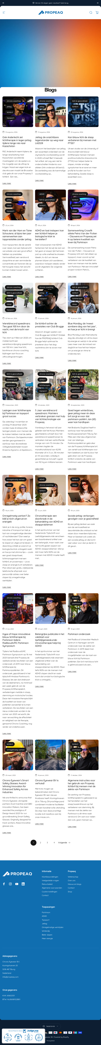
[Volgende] (97, 3)
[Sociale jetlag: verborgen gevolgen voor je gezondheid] (83, 490)
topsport (10, 118)
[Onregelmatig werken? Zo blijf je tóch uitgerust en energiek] (17, 490)
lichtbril (10, 112)
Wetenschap (73, 877)
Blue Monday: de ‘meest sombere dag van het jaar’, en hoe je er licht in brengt (82, 326)
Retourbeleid (47, 884)
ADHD (42, 194)
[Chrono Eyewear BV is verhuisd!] (50, 755)
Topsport (45, 920)
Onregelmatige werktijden (52, 927)
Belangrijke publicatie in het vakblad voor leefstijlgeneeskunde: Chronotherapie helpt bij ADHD (49, 640)
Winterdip (46, 931)
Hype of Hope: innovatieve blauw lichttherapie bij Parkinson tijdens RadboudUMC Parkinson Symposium (16, 640)
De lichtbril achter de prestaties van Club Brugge (49, 325)
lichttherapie (77, 112)
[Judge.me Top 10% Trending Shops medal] (39, 1037)
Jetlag (44, 924)
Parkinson (46, 912)
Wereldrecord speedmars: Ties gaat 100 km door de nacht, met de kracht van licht (16, 328)
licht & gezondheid (79, 101)
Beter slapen (47, 935)
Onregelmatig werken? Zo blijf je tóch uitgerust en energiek (16, 518)
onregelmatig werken (16, 479)
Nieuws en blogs (74, 884)
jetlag (9, 107)
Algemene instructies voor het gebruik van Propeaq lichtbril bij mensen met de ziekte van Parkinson (81, 785)
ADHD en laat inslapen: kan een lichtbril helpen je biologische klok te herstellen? (49, 235)
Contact (45, 895)
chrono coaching (14, 101)
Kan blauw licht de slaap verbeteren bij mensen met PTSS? (82, 140)
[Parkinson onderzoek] (83, 608)
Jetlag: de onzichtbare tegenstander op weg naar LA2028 (49, 140)
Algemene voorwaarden (52, 888)
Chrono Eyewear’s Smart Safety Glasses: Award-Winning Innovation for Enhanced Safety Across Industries (15, 786)
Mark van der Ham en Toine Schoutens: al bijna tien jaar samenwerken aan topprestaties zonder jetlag (17, 235)
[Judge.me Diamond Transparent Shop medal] (8, 1037)
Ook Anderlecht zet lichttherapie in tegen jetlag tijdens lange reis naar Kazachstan (16, 142)
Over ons (71, 880)
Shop (70, 892)
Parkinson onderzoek (79, 634)
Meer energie (47, 938)
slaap (9, 205)
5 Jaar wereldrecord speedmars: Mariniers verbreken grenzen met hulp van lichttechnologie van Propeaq (50, 416)
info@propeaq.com (10, 977)
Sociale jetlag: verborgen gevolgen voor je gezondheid (83, 517)
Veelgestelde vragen (50, 880)
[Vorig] (3, 3)
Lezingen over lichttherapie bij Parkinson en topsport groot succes (16, 413)
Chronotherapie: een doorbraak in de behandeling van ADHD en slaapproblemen (49, 520)
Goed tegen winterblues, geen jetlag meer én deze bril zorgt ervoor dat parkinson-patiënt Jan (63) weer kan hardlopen (82, 416)
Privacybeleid (50, 1041)
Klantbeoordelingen (50, 877)
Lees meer (6, 183)
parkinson (76, 205)
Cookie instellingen (49, 892)
